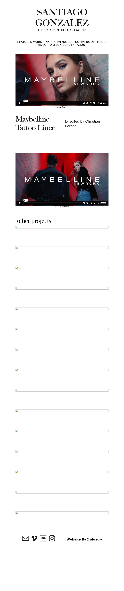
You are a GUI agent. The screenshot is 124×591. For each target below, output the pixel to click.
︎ (25, 538)
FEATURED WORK (29, 42)
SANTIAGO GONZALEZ (62, 17)
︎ (52, 538)
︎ (34, 538)
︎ (43, 538)
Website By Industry (84, 539)
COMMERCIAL (85, 42)
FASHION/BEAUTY (61, 44)
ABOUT (82, 44)
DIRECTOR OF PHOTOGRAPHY (62, 30)
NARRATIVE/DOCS (58, 42)
